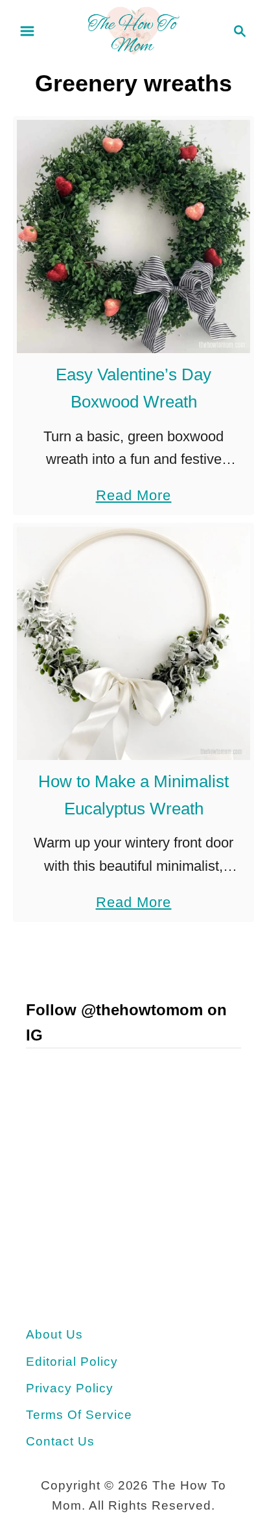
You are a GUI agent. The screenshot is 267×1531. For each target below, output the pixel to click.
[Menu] (27, 31)
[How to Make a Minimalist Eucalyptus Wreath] (133, 643)
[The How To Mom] (133, 29)
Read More (134, 497)
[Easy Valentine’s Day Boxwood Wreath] (133, 236)
